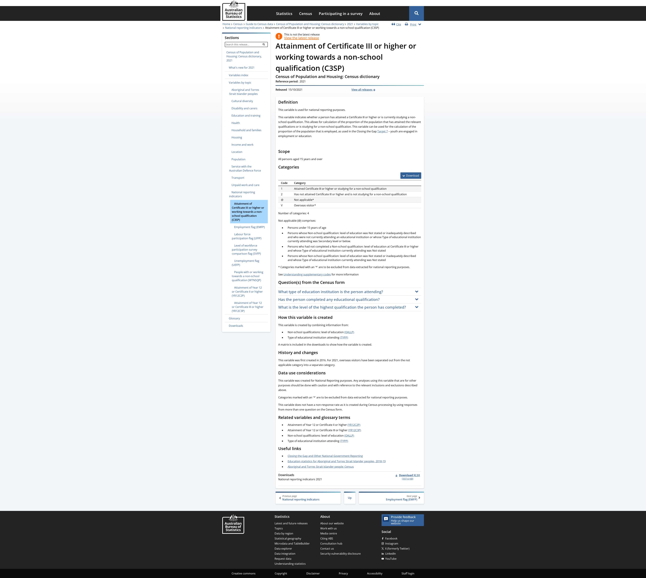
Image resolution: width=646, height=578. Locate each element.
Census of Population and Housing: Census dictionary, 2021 (244, 56)
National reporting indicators (243, 28)
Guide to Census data (259, 24)
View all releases (362, 89)
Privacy (343, 573)
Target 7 (382, 131)
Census (305, 13)
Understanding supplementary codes (307, 274)
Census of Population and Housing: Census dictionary (310, 24)
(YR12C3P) (354, 430)
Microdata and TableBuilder (292, 543)
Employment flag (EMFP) (401, 497)
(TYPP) (344, 337)
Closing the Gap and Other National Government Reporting (325, 456)
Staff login (408, 573)
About (374, 13)
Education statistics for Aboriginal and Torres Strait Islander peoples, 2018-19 (337, 461)
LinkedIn (390, 553)
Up (350, 498)
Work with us (328, 528)
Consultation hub (331, 543)
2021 (350, 24)
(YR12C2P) (354, 425)
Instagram (391, 543)
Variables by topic (367, 24)
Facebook (391, 538)
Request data (283, 559)
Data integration (285, 553)
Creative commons (244, 573)
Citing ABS (326, 538)
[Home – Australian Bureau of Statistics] (233, 524)
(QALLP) (349, 332)
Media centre (328, 533)
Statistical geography (288, 538)
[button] (416, 13)
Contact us (327, 548)
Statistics (284, 13)
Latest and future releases (291, 523)
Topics (279, 528)
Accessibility (374, 573)
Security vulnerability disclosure (340, 553)
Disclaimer (313, 573)
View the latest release (301, 38)
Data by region (284, 533)
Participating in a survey (341, 13)
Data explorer (283, 548)
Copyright (281, 573)
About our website (332, 523)
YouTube (391, 559)
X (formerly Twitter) (397, 548)
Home (226, 24)
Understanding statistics (290, 564)
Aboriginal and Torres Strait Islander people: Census (321, 467)
